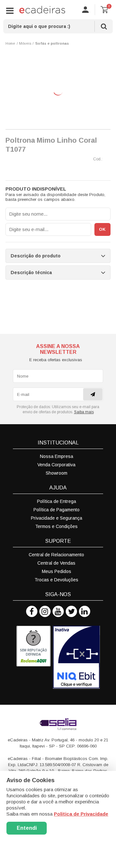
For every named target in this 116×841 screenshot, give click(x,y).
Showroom (56, 473)
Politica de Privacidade (81, 814)
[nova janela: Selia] (58, 724)
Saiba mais (84, 412)
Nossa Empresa (56, 456)
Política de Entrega (56, 501)
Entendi (27, 828)
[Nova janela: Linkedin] (84, 611)
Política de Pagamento (57, 509)
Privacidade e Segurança (56, 518)
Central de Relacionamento (56, 554)
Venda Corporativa (56, 464)
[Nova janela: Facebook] (31, 611)
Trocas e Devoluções (56, 579)
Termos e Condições (56, 526)
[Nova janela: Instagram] (45, 611)
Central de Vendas (56, 563)
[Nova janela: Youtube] (58, 611)
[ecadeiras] (42, 9)
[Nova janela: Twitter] (71, 611)
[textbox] (58, 26)
